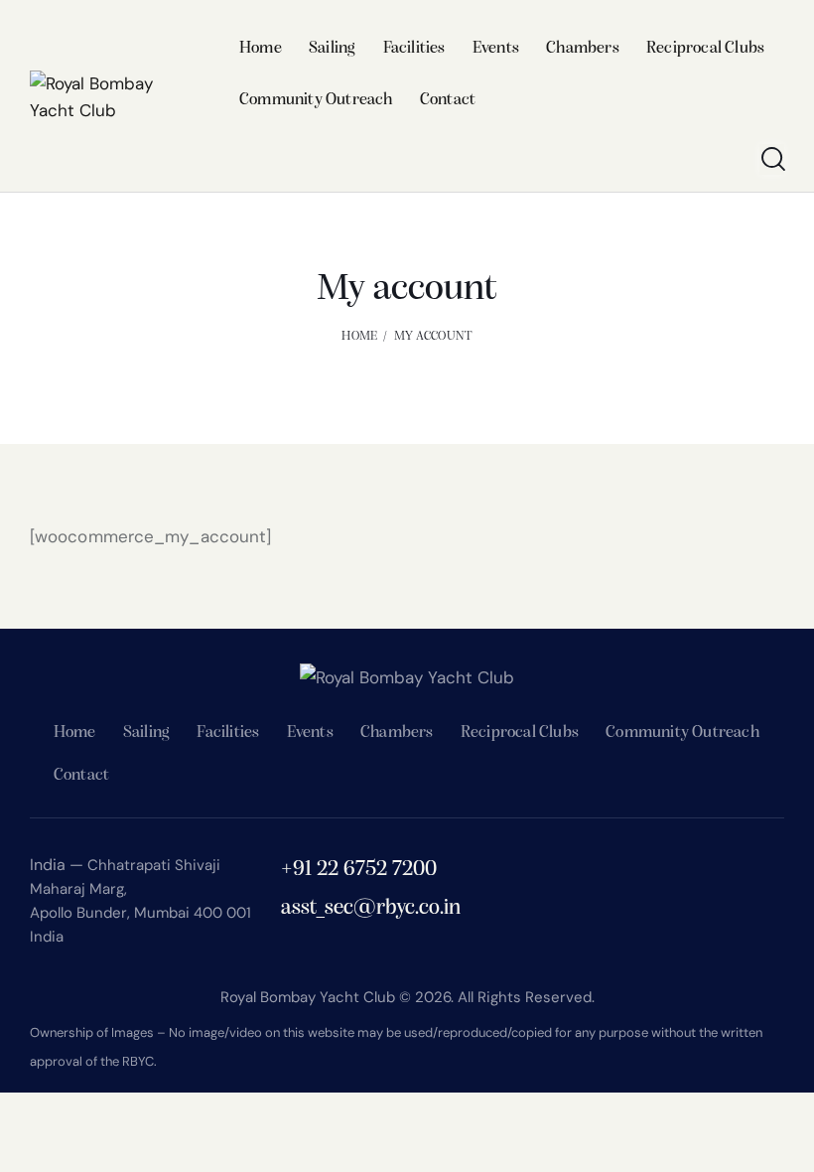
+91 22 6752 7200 (359, 869)
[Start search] (771, 159)
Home (359, 336)
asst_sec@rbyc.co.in (371, 908)
